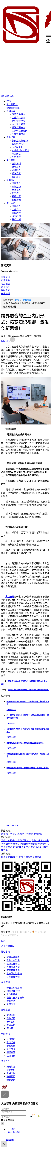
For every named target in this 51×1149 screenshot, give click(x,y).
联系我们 (16, 216)
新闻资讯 (11, 180)
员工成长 (16, 193)
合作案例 (11, 160)
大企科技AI (12, 104)
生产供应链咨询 (19, 131)
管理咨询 (11, 111)
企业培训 (11, 137)
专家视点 (16, 190)
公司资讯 (16, 183)
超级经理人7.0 (19, 144)
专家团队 (16, 154)
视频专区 (16, 196)
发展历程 (16, 213)
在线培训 (16, 200)
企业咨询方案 (25, 857)
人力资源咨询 (18, 124)
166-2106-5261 (7, 96)
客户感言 (16, 177)
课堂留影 (16, 173)
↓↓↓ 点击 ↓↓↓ (13, 1129)
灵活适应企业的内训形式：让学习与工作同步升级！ (28, 690)
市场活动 (16, 186)
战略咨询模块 (18, 114)
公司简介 (16, 206)
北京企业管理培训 (9, 857)
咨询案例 (16, 163)
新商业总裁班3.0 (20, 140)
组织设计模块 (18, 121)
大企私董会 (17, 147)
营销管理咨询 (18, 127)
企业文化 (16, 209)
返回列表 (5, 341)
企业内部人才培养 (20, 150)
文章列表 (27, 300)
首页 (9, 101)
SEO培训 (37, 857)
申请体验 (7, 1120)
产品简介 (19, 834)
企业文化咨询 (18, 117)
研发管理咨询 (18, 134)
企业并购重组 (13, 108)
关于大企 (11, 203)
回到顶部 (10, 1139)
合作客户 (16, 170)
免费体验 (16, 157)
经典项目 (16, 167)
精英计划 (16, 219)
